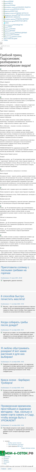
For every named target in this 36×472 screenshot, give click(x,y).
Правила (5, 460)
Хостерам (6, 462)
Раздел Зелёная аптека (28, 448)
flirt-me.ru (20, 446)
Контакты (6, 458)
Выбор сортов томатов (14, 443)
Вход (4, 463)
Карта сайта (6, 456)
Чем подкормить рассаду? (15, 444)
